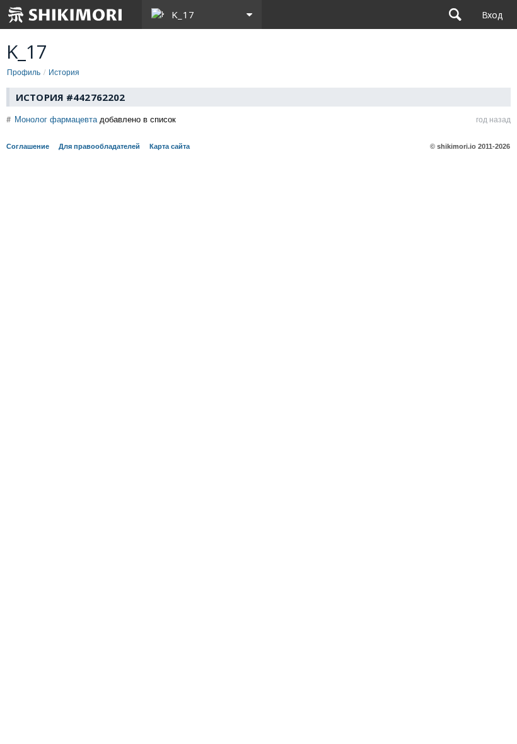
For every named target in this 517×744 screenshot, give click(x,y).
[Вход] (492, 14)
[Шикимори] (65, 14)
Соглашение (27, 146)
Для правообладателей (99, 146)
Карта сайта (169, 146)
